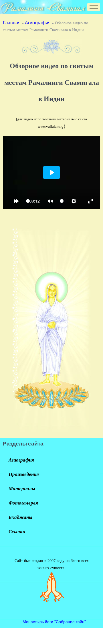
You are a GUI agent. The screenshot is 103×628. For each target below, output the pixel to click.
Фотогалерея (23, 503)
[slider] (28, 201)
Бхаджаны (20, 517)
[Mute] (50, 201)
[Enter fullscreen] (90, 201)
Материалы (22, 488)
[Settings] (74, 201)
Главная (12, 22)
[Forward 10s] (16, 201)
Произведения (24, 474)
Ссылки (17, 531)
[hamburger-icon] (93, 7)
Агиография (38, 22)
